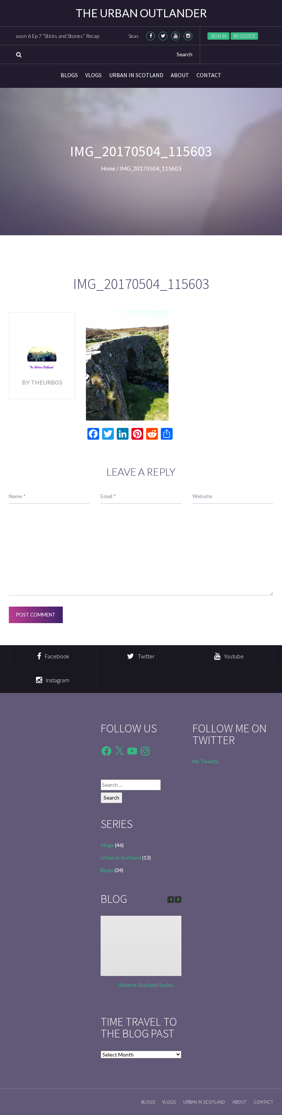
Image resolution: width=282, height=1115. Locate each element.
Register (244, 36)
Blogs (69, 75)
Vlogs (93, 75)
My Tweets (205, 761)
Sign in (218, 36)
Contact (208, 75)
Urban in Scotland (136, 75)
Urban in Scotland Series (145, 985)
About (180, 75)
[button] (178, 899)
